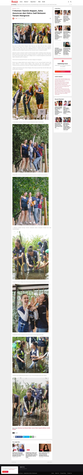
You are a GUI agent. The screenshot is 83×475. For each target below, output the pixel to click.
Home (21, 1)
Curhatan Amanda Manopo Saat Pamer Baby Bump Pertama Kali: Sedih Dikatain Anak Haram (58, 51)
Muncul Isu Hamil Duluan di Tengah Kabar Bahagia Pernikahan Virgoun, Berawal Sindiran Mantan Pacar (62, 83)
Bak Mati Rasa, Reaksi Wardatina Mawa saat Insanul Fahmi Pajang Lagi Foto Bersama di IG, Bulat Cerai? (67, 34)
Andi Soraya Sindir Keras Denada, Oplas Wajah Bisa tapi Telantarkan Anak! (66, 19)
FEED (39, 1)
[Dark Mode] (69, 2)
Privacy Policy (63, 473)
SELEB (43, 1)
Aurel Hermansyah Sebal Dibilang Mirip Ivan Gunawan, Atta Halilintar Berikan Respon (67, 110)
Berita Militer (29, 473)
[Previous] (69, 4)
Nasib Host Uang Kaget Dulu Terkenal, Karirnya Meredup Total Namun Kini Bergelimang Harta (18, 454)
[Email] (33, 437)
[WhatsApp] (31, 437)
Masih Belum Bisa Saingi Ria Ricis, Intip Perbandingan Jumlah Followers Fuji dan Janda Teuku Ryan (67, 126)
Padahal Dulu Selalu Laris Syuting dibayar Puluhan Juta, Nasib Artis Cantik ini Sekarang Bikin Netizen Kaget (31, 455)
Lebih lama (49, 462)
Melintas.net (34, 473)
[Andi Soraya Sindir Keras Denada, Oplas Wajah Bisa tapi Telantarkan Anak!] (67, 12)
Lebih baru (14, 462)
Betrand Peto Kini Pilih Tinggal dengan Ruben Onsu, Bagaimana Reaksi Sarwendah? (62, 93)
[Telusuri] (71, 2)
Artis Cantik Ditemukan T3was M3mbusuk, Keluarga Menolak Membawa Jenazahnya (44, 454)
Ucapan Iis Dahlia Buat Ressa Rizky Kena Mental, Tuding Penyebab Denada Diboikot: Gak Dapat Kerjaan (58, 35)
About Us (57, 473)
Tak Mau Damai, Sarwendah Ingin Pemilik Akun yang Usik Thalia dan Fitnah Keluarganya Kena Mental (37, 4)
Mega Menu (33, 1)
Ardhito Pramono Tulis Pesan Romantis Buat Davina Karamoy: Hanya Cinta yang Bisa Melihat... (62, 86)
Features (26, 1)
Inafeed (25, 473)
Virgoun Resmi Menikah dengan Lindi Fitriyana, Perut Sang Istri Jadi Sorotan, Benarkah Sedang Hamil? (62, 80)
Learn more (11, 469)
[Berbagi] (50, 18)
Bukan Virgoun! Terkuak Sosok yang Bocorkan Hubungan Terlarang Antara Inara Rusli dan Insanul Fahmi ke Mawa (62, 90)
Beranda (14, 8)
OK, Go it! (5, 471)
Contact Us (69, 473)
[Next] (71, 4)
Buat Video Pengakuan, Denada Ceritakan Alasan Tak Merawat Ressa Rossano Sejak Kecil (58, 19)
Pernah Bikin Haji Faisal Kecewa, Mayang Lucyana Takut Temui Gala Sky (58, 125)
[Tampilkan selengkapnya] (35, 437)
